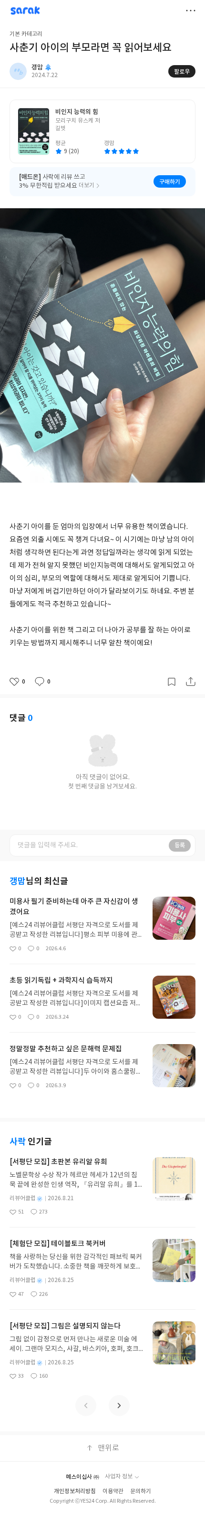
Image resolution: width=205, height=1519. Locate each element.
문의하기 (140, 1491)
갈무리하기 (171, 681)
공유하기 (190, 681)
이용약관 (112, 1491)
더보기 (190, 10)
